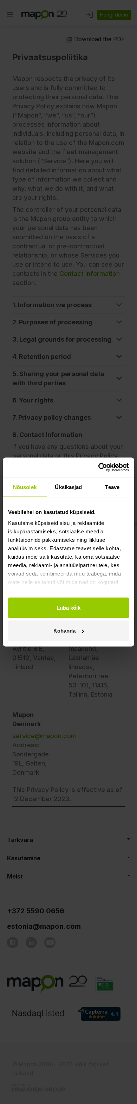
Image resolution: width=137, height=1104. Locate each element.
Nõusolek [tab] (25, 487)
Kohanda (64, 631)
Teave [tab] (112, 487)
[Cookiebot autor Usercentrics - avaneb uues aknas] (98, 467)
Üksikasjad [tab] (68, 487)
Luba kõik (68, 607)
